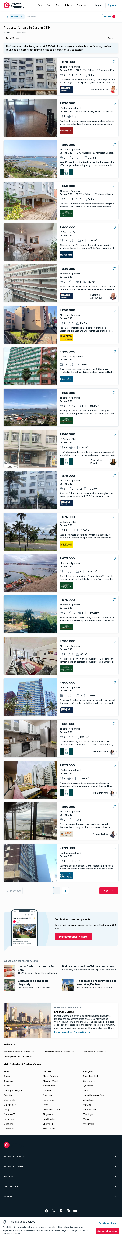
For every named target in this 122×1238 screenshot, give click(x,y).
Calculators (11, 1186)
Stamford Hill (89, 1081)
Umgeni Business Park (93, 1095)
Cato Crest (9, 1095)
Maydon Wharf (50, 1081)
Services (8, 1176)
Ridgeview (48, 1114)
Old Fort (47, 1090)
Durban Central (20, 32)
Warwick (87, 1104)
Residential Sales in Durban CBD (19, 1051)
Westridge (88, 1114)
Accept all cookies (107, 1231)
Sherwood (48, 1124)
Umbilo (86, 1090)
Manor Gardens (50, 1076)
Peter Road (48, 1100)
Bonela (7, 1076)
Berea (6, 1071)
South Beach (49, 1128)
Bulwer (7, 1085)
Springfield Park (90, 1076)
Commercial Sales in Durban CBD (59, 1051)
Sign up (112, 5)
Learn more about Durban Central (72, 1032)
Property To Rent (13, 1166)
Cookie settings (107, 1223)
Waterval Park (89, 1109)
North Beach (49, 1085)
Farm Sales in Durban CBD (95, 1051)
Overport (47, 1095)
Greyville (47, 1071)
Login (98, 5)
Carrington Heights (13, 1090)
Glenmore (8, 1124)
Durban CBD (10, 1114)
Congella (8, 1109)
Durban (7, 32)
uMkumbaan (88, 1100)
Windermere (88, 1124)
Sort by (111, 38)
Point (45, 1104)
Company (9, 1196)
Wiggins (86, 1119)
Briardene (8, 1081)
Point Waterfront (51, 1109)
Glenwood (9, 1128)
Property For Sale (14, 1156)
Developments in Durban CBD (18, 1056)
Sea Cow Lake (50, 1119)
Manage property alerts (73, 936)
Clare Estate (10, 1104)
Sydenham (88, 1085)
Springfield (88, 1071)
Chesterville (9, 1100)
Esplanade (9, 1119)
